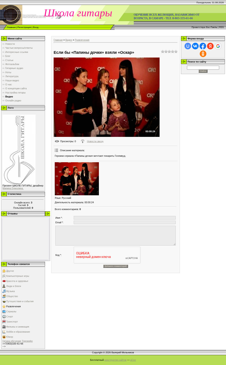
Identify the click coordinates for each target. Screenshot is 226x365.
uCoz (133, 360)
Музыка (10, 291)
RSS (221, 27)
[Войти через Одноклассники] (203, 53)
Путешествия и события (20, 301)
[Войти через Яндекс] (210, 46)
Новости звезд (95, 141)
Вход (35, 27)
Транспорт (12, 321)
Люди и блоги (13, 286)
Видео (68, 40)
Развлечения (13, 306)
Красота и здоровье (17, 281)
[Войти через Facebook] (203, 46)
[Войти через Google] (218, 46)
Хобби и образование (18, 331)
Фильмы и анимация (17, 326)
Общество (12, 296)
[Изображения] (77, 178)
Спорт (9, 316)
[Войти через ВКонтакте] (195, 46)
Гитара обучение (11, 341)
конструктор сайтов (115, 360)
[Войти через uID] (188, 46)
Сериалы (11, 311)
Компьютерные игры (17, 276)
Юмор (9, 336)
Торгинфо (27, 341)
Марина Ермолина (13, 188)
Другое (10, 271)
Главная (11, 27)
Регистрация (24, 27)
